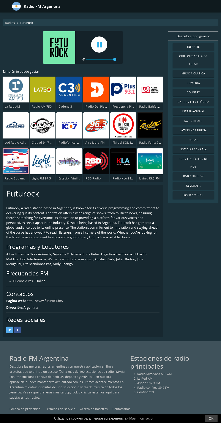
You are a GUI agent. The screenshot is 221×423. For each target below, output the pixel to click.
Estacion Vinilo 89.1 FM (75, 178)
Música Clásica (193, 73)
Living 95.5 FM (149, 178)
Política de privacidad (25, 409)
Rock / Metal (193, 195)
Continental (145, 392)
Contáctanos (121, 409)
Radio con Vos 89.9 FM (153, 387)
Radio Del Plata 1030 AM (103, 106)
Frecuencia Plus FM (126, 106)
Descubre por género (193, 36)
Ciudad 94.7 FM (43, 142)
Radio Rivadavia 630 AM (154, 374)
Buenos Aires (23, 281)
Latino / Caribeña (193, 130)
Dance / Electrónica (193, 102)
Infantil (193, 47)
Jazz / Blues (193, 121)
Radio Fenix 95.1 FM (153, 142)
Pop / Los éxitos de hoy (193, 162)
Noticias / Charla (193, 149)
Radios (10, 23)
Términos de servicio (60, 409)
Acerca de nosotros (94, 409)
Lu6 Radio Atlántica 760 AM (24, 142)
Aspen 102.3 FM (148, 383)
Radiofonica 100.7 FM (73, 142)
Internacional (193, 111)
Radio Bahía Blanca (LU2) (157, 106)
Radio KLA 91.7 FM (125, 178)
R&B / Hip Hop (193, 176)
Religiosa (193, 185)
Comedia (193, 83)
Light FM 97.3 (41, 178)
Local (193, 140)
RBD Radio (93, 178)
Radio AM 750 (42, 106)
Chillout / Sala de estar (193, 60)
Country (193, 92)
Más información (142, 418)
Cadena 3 (65, 106)
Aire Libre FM (95, 142)
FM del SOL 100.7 (124, 142)
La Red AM (12, 106)
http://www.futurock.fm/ (45, 301)
